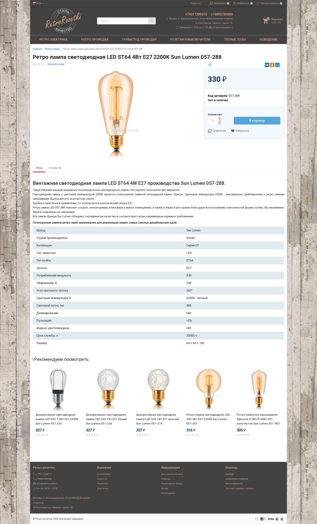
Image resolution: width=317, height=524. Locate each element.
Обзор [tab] (39, 167)
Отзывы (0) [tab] (55, 167)
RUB (39, 3)
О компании (103, 474)
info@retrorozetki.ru (222, 27)
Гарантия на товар (171, 483)
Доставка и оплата (172, 474)
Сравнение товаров (236, 478)
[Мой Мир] (277, 65)
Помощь (166, 478)
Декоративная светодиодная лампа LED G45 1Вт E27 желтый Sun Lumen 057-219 (157, 419)
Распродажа (168, 493)
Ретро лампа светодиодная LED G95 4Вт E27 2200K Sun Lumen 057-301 (208, 419)
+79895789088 (222, 14)
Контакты (102, 488)
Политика (102, 483)
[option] (58, 406)
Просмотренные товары (239, 488)
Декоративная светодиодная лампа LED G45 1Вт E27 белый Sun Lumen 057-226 (106, 419)
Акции (164, 488)
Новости (196, 3)
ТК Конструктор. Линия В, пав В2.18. (214, 23)
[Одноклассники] (272, 65)
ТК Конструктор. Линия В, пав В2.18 (52, 507)
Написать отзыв (56, 64)
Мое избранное (234, 483)
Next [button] (283, 407)
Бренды (229, 474)
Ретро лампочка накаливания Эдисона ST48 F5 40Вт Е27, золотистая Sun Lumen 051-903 (258, 419)
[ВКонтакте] (267, 65)
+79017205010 (196, 14)
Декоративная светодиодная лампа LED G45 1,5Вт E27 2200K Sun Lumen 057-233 (57, 419)
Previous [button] (33, 407)
